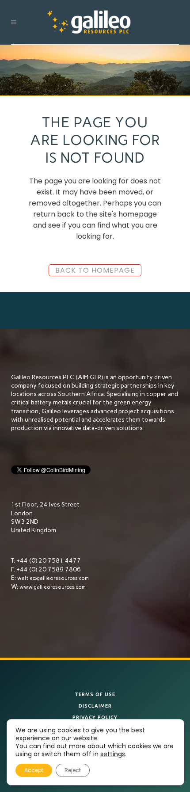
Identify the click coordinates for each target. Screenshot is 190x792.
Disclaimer (95, 705)
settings (112, 754)
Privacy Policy (95, 717)
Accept (33, 770)
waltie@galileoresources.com (53, 578)
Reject (73, 770)
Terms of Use (95, 694)
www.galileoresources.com (52, 587)
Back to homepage (95, 270)
